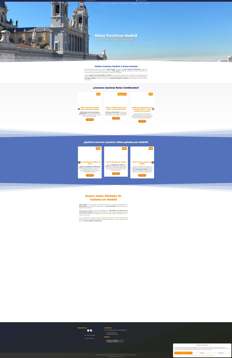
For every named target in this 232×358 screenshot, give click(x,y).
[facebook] (88, 330)
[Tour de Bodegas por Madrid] (116, 161)
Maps (129, 354)
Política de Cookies (193, 355)
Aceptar (183, 352)
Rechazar (202, 352)
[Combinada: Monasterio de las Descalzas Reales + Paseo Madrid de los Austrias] (142, 108)
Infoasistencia (121, 356)
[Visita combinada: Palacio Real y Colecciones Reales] (90, 107)
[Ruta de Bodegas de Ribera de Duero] (90, 162)
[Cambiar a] (151, 3)
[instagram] (91, 330)
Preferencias (221, 352)
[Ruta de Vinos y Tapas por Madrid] (142, 162)
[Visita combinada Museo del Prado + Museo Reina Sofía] (116, 106)
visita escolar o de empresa (106, 217)
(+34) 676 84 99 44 (91, 0)
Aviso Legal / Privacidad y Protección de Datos (205, 355)
